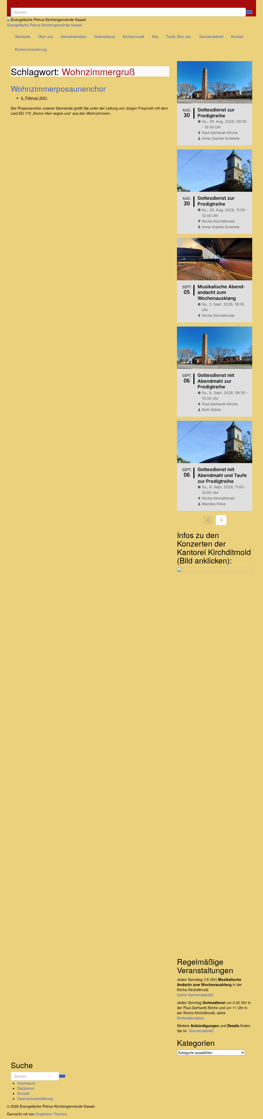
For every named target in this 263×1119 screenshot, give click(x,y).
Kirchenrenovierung (31, 49)
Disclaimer (25, 1088)
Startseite (22, 36)
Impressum (26, 1083)
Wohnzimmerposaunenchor (58, 88)
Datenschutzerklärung (35, 1098)
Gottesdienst (104, 36)
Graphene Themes (51, 1113)
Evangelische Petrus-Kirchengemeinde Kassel (44, 24)
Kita (155, 36)
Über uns (45, 36)
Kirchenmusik (133, 36)
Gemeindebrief (211, 36)
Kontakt (237, 36)
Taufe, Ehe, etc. (179, 36)
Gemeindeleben (74, 36)
